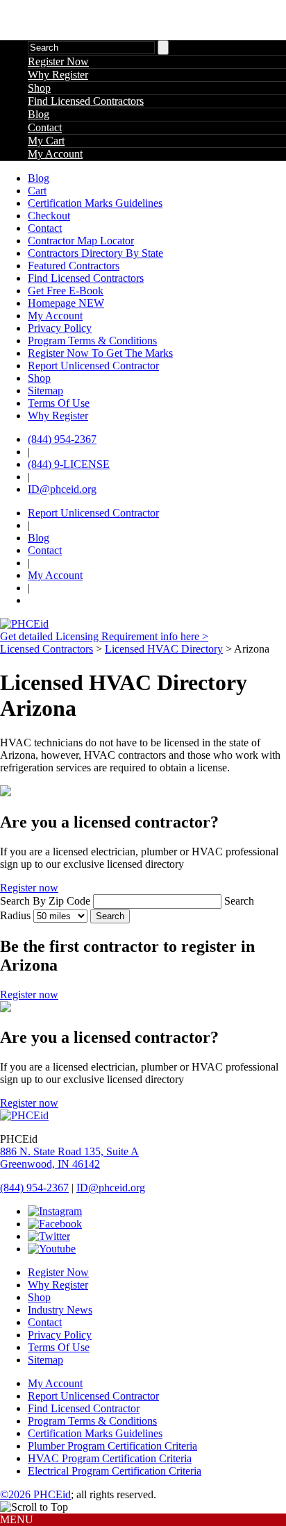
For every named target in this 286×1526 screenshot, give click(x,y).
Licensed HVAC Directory (164, 649)
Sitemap (45, 390)
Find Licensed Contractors (86, 101)
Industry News (60, 1310)
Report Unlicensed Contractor (93, 365)
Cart (37, 190)
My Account (55, 154)
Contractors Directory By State (95, 253)
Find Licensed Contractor (84, 1408)
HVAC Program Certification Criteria (110, 1458)
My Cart (46, 140)
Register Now (58, 61)
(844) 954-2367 (62, 439)
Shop (39, 88)
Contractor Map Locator (81, 240)
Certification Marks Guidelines (95, 203)
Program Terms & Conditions (92, 340)
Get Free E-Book (65, 290)
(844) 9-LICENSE (69, 464)
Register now (29, 888)
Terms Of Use (59, 403)
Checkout (49, 215)
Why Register (58, 75)
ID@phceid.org (62, 489)
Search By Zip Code (45, 901)
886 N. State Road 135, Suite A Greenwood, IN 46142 (69, 1158)
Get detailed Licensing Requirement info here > (104, 636)
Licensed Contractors (46, 649)
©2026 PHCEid (35, 1494)
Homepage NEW (66, 303)
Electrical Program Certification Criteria (114, 1471)
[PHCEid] (24, 624)
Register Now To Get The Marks (100, 353)
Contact (45, 127)
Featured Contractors (73, 265)
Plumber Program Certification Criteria (112, 1446)
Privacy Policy (60, 328)
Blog (38, 114)
